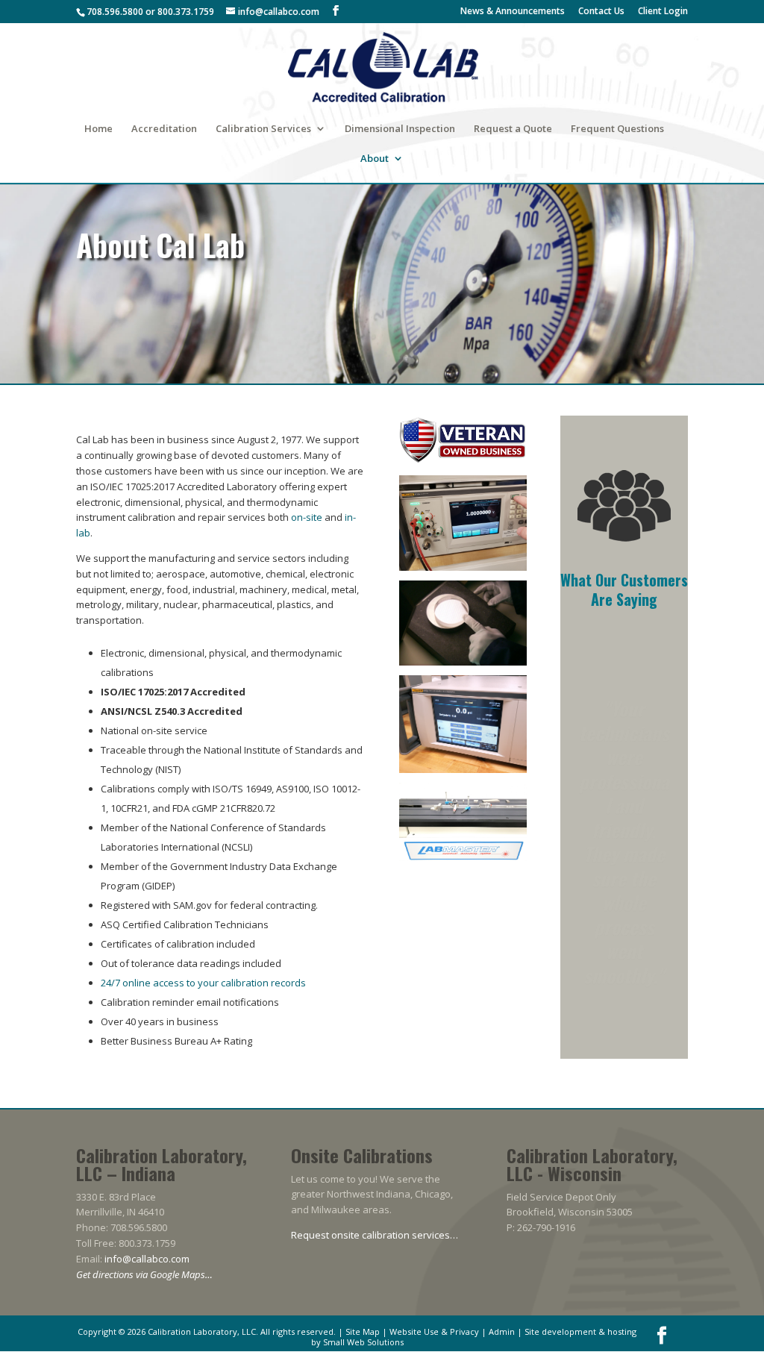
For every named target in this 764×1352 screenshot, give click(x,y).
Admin (502, 1331)
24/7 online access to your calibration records (203, 982)
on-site (306, 517)
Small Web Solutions (363, 1342)
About (374, 159)
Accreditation (164, 129)
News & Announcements (512, 12)
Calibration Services (263, 129)
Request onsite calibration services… (374, 1235)
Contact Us (601, 12)
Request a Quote (513, 129)
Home (98, 129)
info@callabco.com (147, 1258)
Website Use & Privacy (434, 1331)
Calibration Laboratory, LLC (202, 1331)
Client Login (663, 12)
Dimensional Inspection (400, 129)
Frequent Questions (617, 129)
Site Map (362, 1331)
